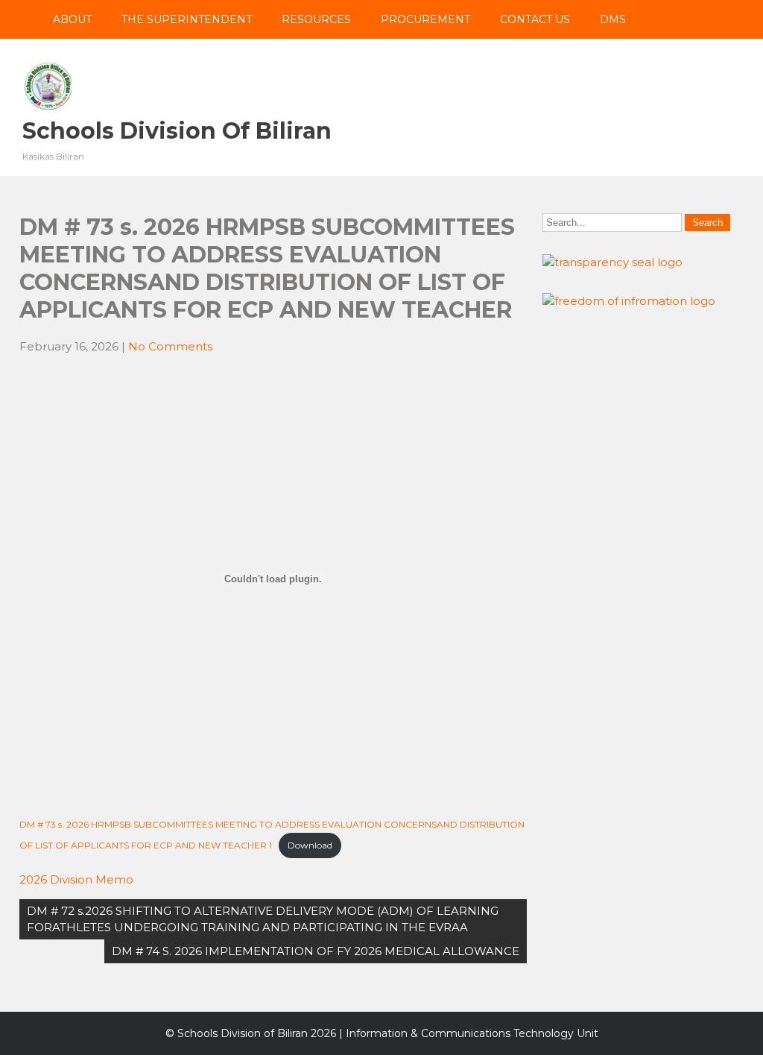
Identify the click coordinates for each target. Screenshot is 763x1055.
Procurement (425, 19)
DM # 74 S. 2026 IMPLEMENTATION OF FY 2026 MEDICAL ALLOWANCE (315, 951)
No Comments (170, 346)
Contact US (535, 19)
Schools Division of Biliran (177, 131)
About (72, 19)
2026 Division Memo (76, 879)
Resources (316, 19)
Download (310, 845)
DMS (613, 19)
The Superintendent (186, 19)
